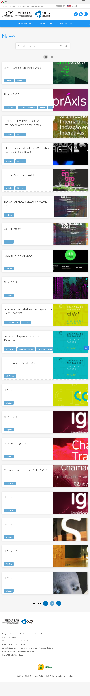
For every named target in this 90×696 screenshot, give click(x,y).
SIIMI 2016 (10, 416)
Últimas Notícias (26, 349)
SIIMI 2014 (10, 550)
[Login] (2, 2)
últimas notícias (12, 322)
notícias (9, 215)
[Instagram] (76, 14)
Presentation (25, 24)
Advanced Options (61, 46)
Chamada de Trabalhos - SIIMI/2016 (25, 470)
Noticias (20, 80)
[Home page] (7, 16)
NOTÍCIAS (10, 349)
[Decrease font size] (60, 6)
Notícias (9, 80)
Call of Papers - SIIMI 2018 (20, 363)
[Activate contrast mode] (64, 6)
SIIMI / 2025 (11, 94)
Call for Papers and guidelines (21, 175)
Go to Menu (22, 6)
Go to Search (36, 6)
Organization (46, 24)
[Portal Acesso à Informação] (45, 669)
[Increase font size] (57, 6)
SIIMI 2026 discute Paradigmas (22, 67)
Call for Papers (12, 228)
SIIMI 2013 (10, 577)
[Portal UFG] (42, 17)
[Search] (66, 46)
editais (42, 107)
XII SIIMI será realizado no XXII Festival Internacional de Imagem (27, 149)
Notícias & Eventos (27, 107)
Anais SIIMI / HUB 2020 (18, 255)
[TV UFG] (86, 14)
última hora (10, 107)
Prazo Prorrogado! (15, 443)
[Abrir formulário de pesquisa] (88, 23)
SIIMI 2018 (10, 389)
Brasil (7, 2)
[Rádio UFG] (81, 14)
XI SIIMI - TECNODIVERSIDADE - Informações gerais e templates (24, 122)
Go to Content (7, 6)
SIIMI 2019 (10, 282)
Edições (9, 403)
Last (58, 603)
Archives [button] (64, 24)
